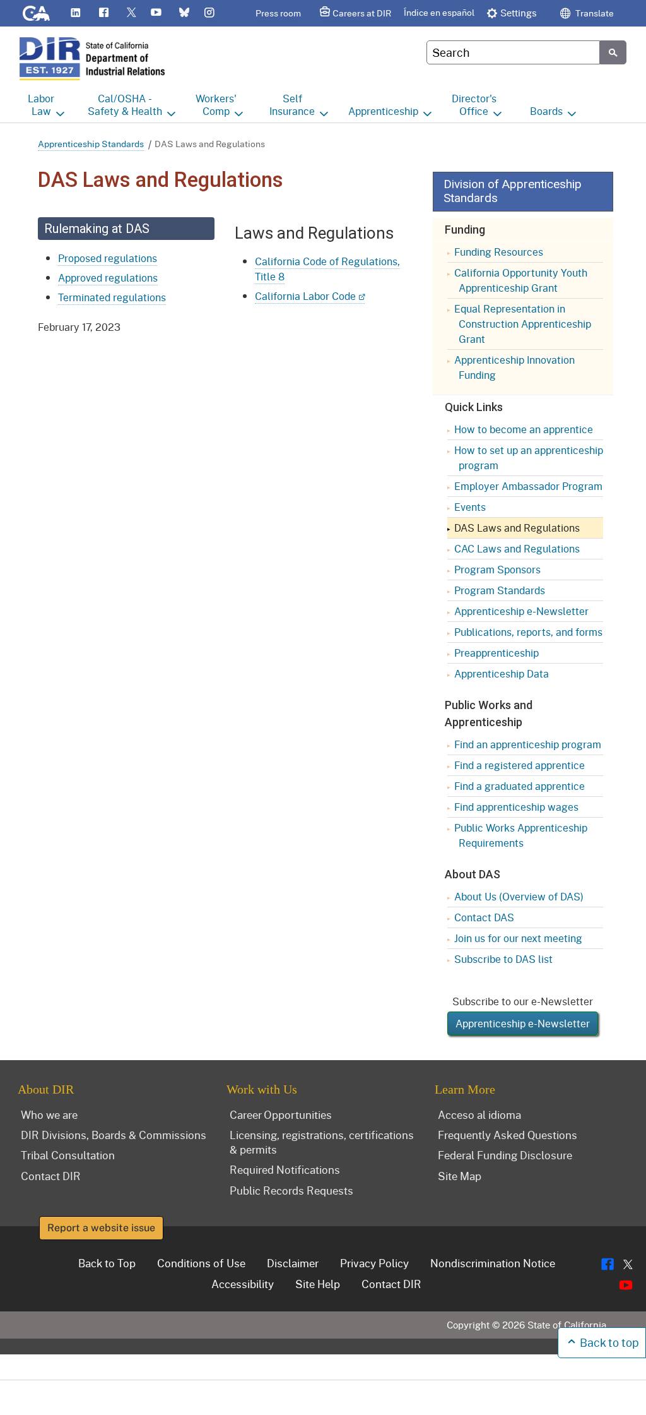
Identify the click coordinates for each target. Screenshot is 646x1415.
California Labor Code (305, 296)
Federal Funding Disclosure (505, 1154)
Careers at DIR (361, 13)
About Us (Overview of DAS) (519, 896)
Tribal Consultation (68, 1154)
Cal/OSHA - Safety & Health (125, 105)
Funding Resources (498, 251)
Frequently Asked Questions (507, 1134)
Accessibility (242, 1283)
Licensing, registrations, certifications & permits (322, 1142)
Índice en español (439, 12)
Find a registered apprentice (519, 765)
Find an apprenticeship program (527, 744)
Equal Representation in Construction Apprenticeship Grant (522, 323)
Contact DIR (51, 1175)
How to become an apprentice (523, 429)
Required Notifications (285, 1169)
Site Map (459, 1175)
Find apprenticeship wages (516, 806)
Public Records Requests (291, 1190)
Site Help (317, 1283)
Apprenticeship (383, 111)
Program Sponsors (497, 569)
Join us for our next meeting (518, 938)
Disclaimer (293, 1262)
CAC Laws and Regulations (517, 548)
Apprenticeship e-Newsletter (521, 611)
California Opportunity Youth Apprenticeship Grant (520, 280)
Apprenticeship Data (501, 673)
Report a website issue (101, 1228)
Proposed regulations (107, 258)
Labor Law (41, 105)
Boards (546, 111)
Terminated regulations (112, 297)
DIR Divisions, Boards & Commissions (113, 1134)
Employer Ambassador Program (528, 486)
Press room (278, 13)
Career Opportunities (281, 1114)
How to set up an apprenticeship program (528, 457)
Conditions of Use (201, 1262)
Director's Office (474, 105)
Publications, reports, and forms (528, 631)
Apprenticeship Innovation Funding (514, 367)
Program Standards (499, 590)
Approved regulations (108, 277)
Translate (593, 13)
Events (470, 506)
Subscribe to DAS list (503, 959)
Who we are (49, 1114)
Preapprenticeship (496, 652)
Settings (518, 13)
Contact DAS (484, 917)
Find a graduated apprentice (519, 786)
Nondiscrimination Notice (492, 1262)
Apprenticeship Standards (91, 143)
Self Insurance (292, 105)
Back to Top (107, 1262)
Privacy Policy (374, 1262)
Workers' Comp (216, 105)
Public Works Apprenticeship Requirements (520, 835)
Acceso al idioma (479, 1114)
